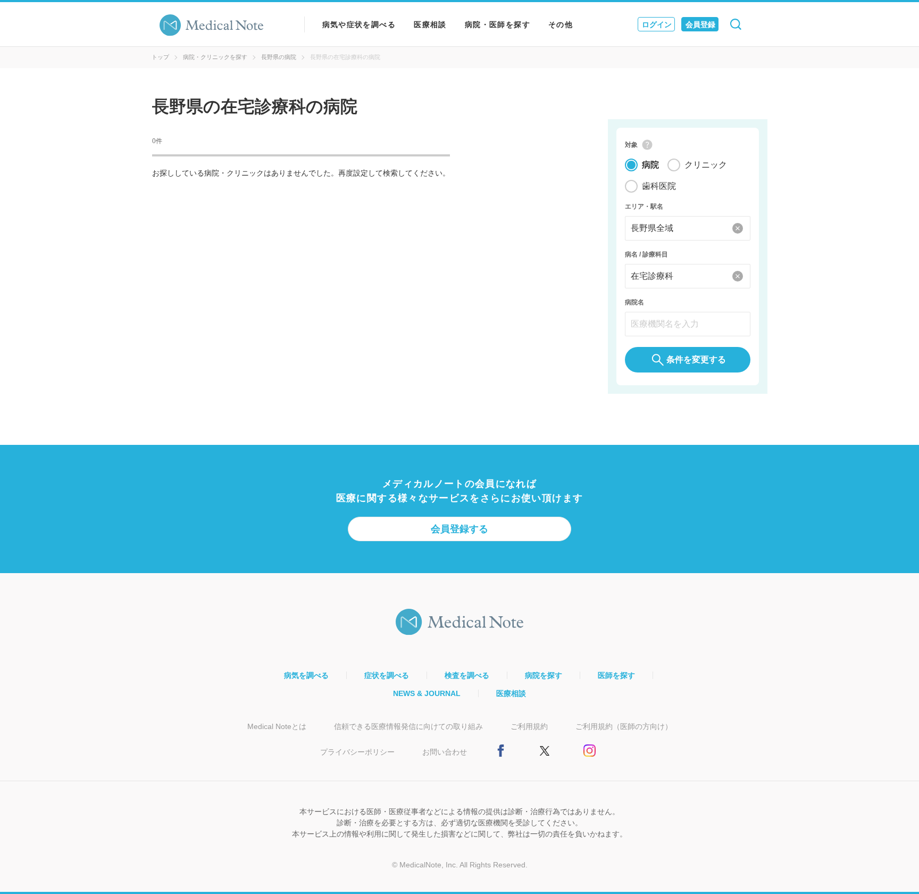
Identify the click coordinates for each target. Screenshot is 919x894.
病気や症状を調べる (359, 24)
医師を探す (616, 675)
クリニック (705, 164)
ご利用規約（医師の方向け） (623, 726)
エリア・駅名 (644, 206)
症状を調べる (386, 675)
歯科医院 (659, 186)
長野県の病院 (278, 57)
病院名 (634, 302)
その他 (560, 24)
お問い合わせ (444, 752)
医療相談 (430, 24)
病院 (650, 164)
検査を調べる (467, 675)
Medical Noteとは (276, 726)
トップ (160, 57)
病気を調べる (306, 675)
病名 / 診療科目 (646, 254)
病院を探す (543, 675)
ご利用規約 (529, 726)
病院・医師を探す (497, 24)
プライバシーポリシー (357, 752)
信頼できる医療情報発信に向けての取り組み (408, 726)
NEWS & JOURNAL (427, 693)
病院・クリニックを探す (215, 57)
